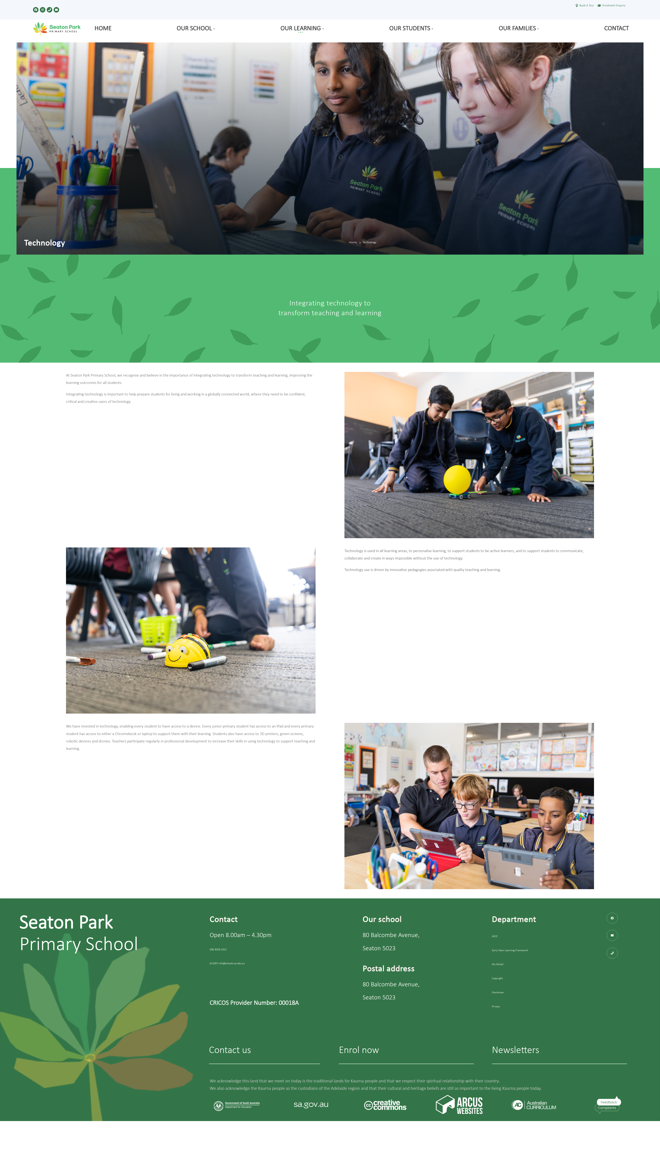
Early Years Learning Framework (510, 950)
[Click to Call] (49, 10)
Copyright (497, 978)
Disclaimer (498, 992)
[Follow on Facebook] (35, 10)
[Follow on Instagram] (42, 10)
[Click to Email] (56, 10)
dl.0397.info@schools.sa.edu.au (227, 963)
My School (497, 964)
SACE (495, 936)
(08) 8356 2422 (218, 949)
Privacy (496, 1006)
